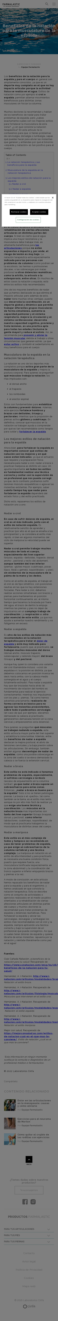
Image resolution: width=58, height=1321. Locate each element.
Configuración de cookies (28, 220)
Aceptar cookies (39, 212)
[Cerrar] (53, 198)
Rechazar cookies (18, 212)
